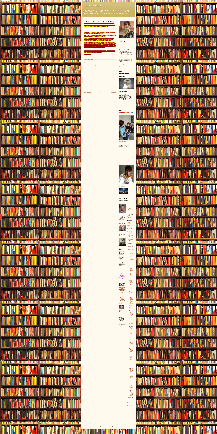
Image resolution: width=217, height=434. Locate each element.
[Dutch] (130, 112)
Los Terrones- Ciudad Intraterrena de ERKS (131, 294)
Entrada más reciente (87, 92)
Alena (121, 310)
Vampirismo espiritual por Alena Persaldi (131, 370)
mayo (130, 246)
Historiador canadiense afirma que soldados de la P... (131, 345)
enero (130, 398)
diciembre (131, 232)
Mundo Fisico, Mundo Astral (130, 274)
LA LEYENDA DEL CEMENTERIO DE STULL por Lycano (131, 356)
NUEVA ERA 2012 (130, 215)
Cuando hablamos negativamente (131, 270)
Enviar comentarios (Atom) (92, 94)
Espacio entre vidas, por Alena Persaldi (131, 282)
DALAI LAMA (130, 251)
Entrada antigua (113, 92)
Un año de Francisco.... (131, 308)
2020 (129, 222)
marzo (130, 249)
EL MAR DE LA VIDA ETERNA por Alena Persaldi (131, 393)
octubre (130, 237)
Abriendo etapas (92, 5)
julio (130, 243)
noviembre (131, 235)
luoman (109, 426)
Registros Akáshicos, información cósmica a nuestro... (131, 364)
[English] (120, 112)
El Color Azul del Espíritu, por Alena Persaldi (131, 387)
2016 (129, 228)
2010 (129, 405)
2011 (129, 403)
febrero (130, 397)
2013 (129, 400)
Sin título (130, 305)
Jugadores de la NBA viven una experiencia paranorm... (131, 257)
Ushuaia (130, 333)
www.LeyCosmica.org (130, 212)
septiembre (131, 239)
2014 (129, 231)
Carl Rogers (131, 323)
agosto (130, 241)
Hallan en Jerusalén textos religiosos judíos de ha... (131, 319)
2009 (129, 407)
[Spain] (126, 112)
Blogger (119, 426)
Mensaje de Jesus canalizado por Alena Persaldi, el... (131, 381)
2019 (129, 223)
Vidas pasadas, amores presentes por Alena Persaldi (131, 375)
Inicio (100, 92)
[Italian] (128, 112)
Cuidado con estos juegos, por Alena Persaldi (131, 287)
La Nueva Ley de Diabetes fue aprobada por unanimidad (131, 301)
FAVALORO (131, 253)
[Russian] (132, 112)
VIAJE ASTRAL (129, 217)
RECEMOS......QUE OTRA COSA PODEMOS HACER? (131, 329)
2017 (129, 226)
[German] (124, 112)
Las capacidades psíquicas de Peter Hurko (131, 264)
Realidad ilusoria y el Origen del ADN (131, 350)
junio (130, 244)
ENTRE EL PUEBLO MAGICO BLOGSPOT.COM (130, 208)
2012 (129, 402)
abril (130, 247)
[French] (122, 112)
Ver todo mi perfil (122, 324)
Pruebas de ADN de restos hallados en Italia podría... (131, 313)
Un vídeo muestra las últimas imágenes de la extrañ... (131, 338)
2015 (129, 229)
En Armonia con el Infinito (131, 278)
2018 (129, 225)
